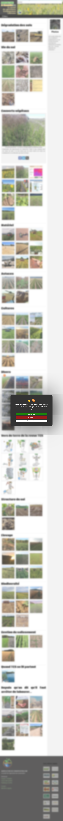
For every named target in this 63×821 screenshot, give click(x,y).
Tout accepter (31, 414)
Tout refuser (31, 417)
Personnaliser (31, 421)
